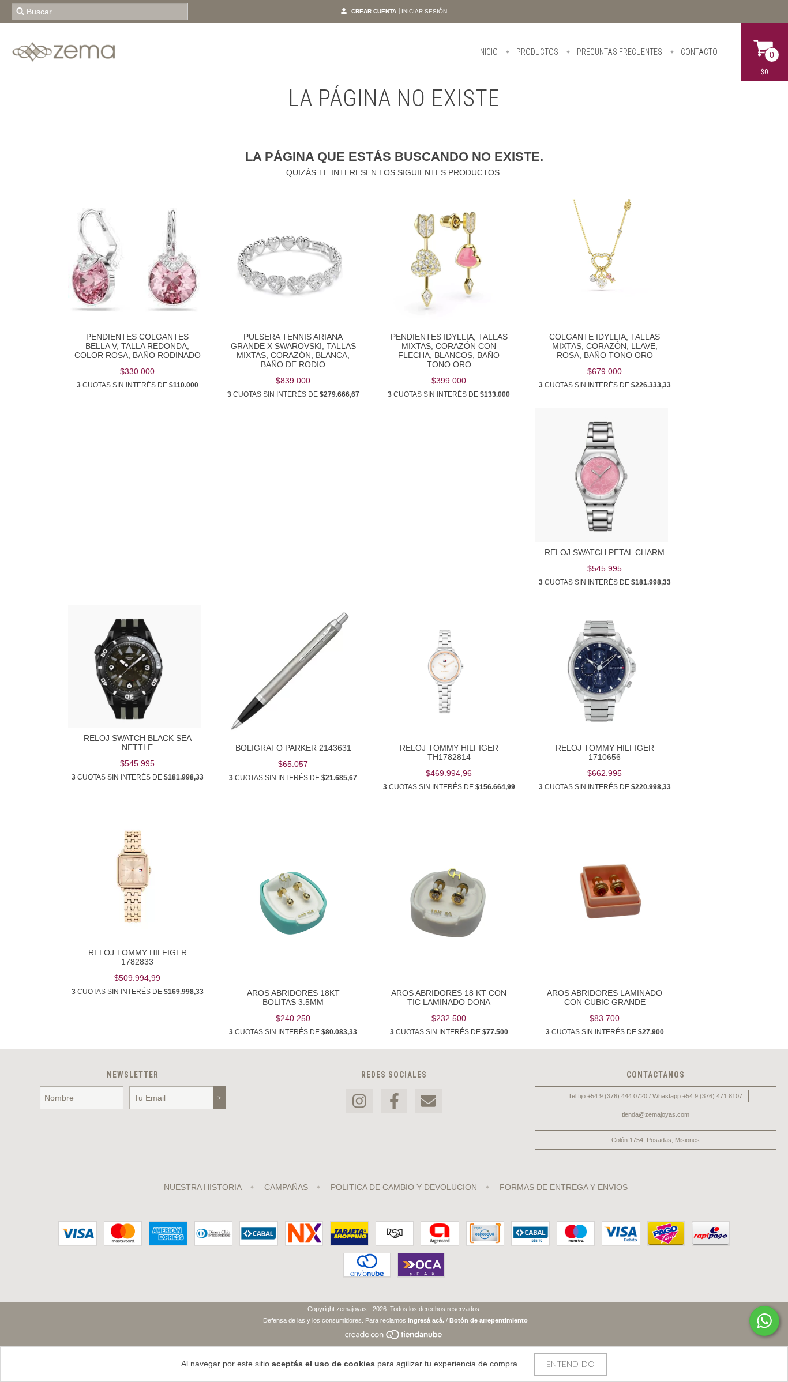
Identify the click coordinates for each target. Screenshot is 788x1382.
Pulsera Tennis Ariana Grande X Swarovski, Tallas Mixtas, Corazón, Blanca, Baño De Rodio (293, 350)
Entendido (570, 1364)
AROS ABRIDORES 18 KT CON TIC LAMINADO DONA (448, 997)
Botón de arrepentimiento (488, 1320)
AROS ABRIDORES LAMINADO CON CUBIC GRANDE (604, 997)
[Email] (428, 1101)
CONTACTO (698, 52)
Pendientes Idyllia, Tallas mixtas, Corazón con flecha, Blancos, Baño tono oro (449, 350)
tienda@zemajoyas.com (655, 1114)
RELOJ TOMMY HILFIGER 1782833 (137, 957)
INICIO (488, 52)
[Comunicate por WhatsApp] (764, 1321)
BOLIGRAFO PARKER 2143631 (293, 747)
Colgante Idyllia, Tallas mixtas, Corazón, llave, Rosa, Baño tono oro (604, 346)
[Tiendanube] (394, 1337)
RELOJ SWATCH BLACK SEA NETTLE (138, 742)
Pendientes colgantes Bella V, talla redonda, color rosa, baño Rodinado (137, 346)
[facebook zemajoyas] (394, 1101)
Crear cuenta (373, 11)
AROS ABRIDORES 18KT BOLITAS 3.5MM (293, 997)
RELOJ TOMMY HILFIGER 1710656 (605, 752)
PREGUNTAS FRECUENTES (618, 52)
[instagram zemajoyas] (359, 1101)
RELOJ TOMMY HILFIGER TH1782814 (449, 752)
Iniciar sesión (424, 11)
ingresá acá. (426, 1320)
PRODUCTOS (536, 52)
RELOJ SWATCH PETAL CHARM (605, 552)
